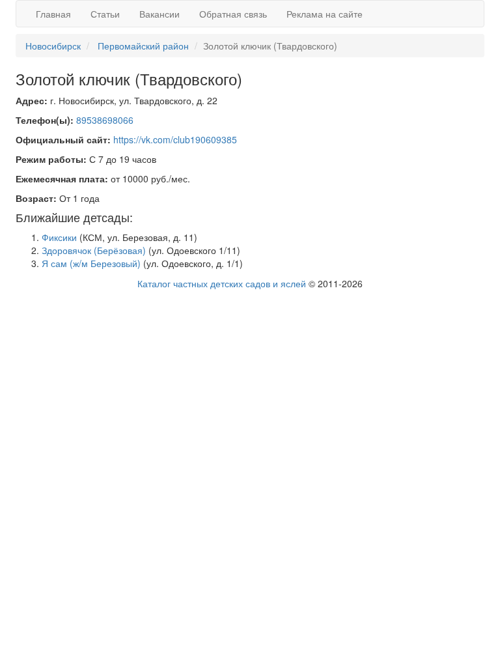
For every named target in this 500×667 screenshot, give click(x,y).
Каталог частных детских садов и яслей (221, 283)
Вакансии (159, 13)
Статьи (105, 13)
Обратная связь (233, 13)
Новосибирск (53, 45)
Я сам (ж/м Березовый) (91, 263)
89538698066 (104, 119)
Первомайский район (143, 45)
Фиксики (59, 237)
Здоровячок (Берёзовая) (94, 250)
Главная (53, 13)
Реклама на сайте (324, 13)
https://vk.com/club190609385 (175, 139)
